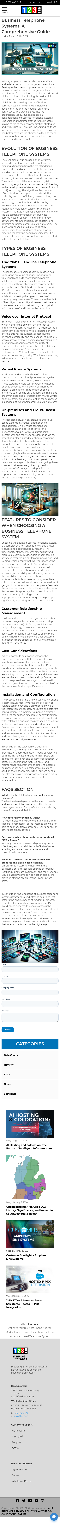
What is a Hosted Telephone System (30, 1336)
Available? (52, 2)
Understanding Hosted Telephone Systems (30, 1332)
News (7, 1084)
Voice (7, 1074)
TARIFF (22, 1514)
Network (9, 1064)
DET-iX (15, 1448)
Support (16, 1442)
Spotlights (10, 1094)
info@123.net (21, 1416)
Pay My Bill (17, 1436)
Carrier (15, 1475)
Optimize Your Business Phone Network (30, 1328)
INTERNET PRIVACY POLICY (17, 1511)
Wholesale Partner (22, 1481)
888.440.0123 (21, 1413)
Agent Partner (19, 1469)
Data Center (11, 1055)
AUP (50, 1508)
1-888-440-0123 (13, 2)
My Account (35, 2)
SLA (37, 1511)
